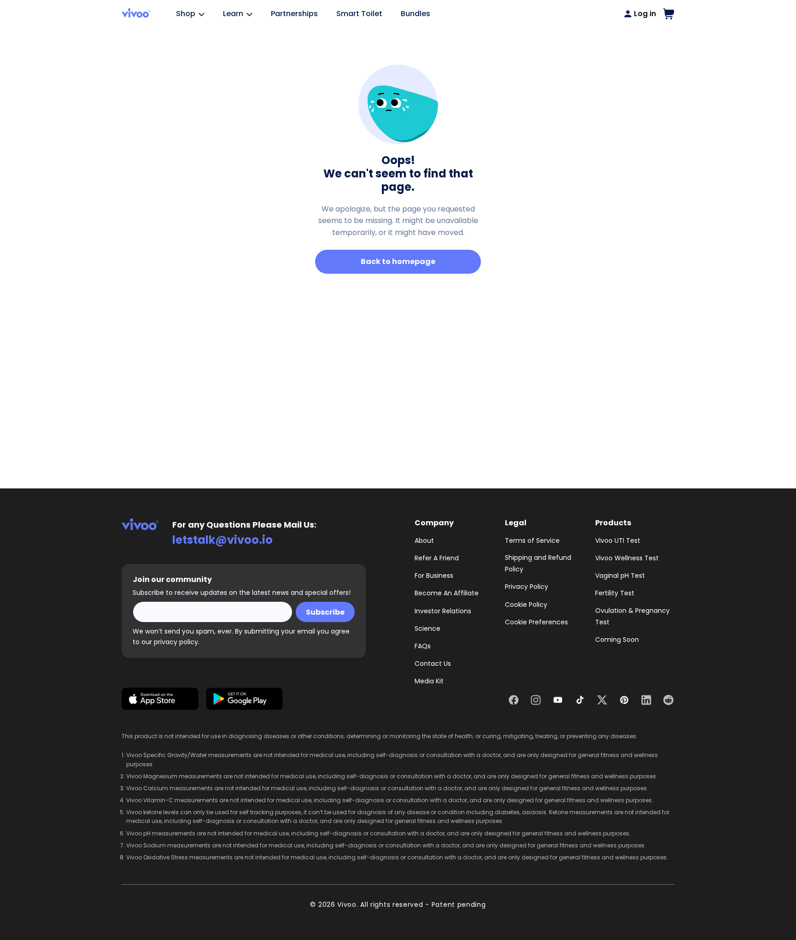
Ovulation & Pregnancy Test (632, 616)
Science (427, 628)
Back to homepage (398, 261)
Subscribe (325, 612)
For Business (434, 575)
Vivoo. (347, 904)
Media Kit (429, 681)
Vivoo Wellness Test (627, 558)
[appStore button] (160, 700)
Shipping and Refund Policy (538, 563)
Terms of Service (532, 540)
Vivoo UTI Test (617, 540)
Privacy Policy (526, 586)
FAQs (423, 646)
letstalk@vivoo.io (222, 539)
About (424, 540)
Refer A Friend (437, 558)
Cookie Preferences (536, 622)
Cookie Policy (526, 604)
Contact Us (433, 663)
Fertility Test (614, 593)
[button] (668, 13)
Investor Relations (443, 611)
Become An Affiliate (447, 593)
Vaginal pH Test (620, 575)
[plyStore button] (244, 700)
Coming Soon (617, 639)
